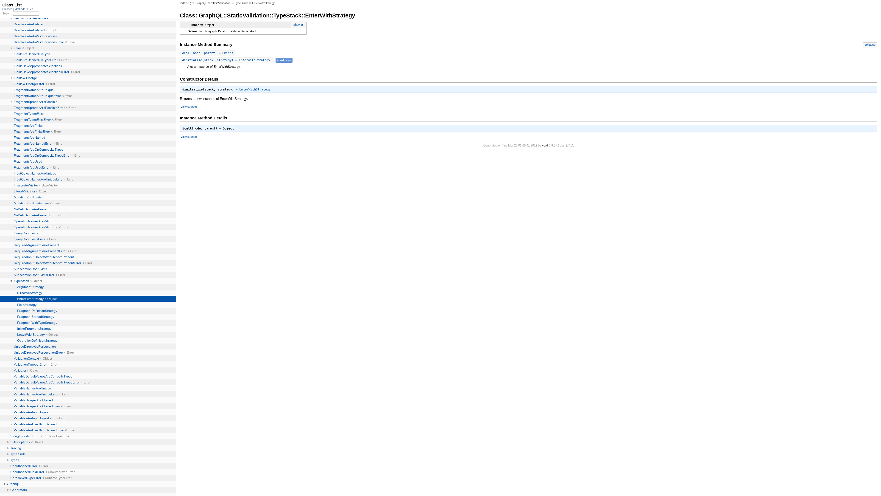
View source (188, 106)
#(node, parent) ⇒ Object (207, 53)
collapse (869, 44)
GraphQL (201, 3)
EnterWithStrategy (254, 89)
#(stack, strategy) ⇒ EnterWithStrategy (227, 60)
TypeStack (241, 3)
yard (545, 145)
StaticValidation (221, 3)
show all (298, 24)
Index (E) (185, 3)
